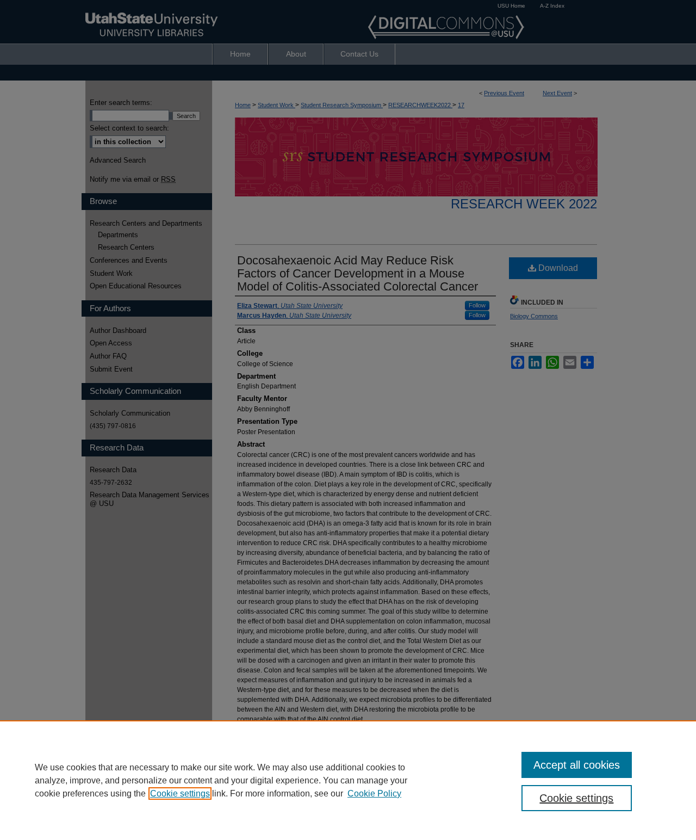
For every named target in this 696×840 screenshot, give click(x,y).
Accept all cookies (576, 765)
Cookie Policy (374, 793)
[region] (348, 780)
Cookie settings (180, 793)
